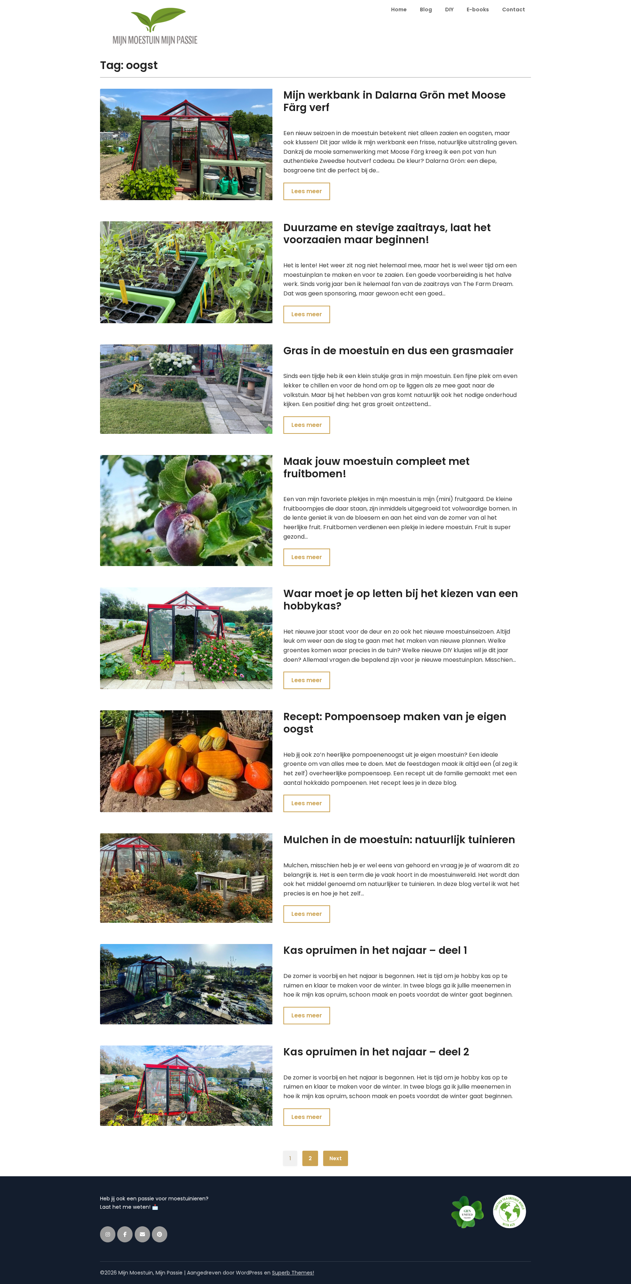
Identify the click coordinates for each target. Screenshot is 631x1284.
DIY (449, 9)
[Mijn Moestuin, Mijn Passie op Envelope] (142, 1234)
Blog (426, 9)
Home (399, 9)
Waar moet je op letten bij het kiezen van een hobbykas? (400, 599)
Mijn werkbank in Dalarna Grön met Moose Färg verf (394, 101)
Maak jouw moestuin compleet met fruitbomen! (376, 467)
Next (335, 1158)
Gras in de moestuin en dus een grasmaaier (398, 351)
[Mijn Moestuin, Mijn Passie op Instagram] (107, 1234)
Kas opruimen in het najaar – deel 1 (375, 950)
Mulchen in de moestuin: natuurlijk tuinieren (399, 840)
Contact (513, 9)
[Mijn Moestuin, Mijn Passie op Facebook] (125, 1234)
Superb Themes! (293, 1272)
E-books (478, 9)
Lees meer (306, 191)
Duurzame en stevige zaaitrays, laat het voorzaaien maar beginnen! (387, 234)
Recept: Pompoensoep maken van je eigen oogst (394, 723)
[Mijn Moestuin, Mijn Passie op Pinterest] (159, 1234)
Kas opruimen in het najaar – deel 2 (376, 1052)
